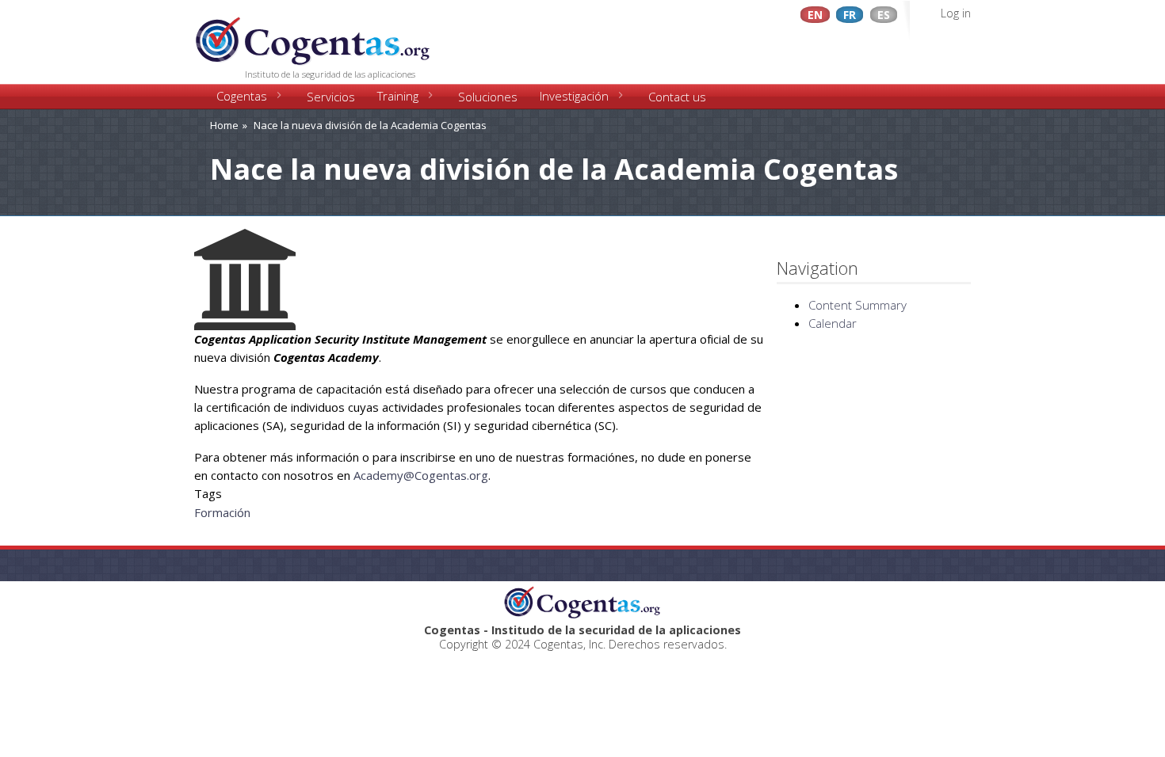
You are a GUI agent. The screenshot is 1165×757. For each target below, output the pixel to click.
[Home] (313, 35)
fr (849, 14)
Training (397, 96)
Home (224, 125)
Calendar (832, 323)
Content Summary (857, 305)
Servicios (331, 97)
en (815, 14)
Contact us (677, 97)
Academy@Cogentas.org (420, 475)
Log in (956, 13)
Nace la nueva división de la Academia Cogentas (370, 125)
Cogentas (241, 96)
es (883, 14)
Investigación (574, 96)
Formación (222, 512)
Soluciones (488, 97)
